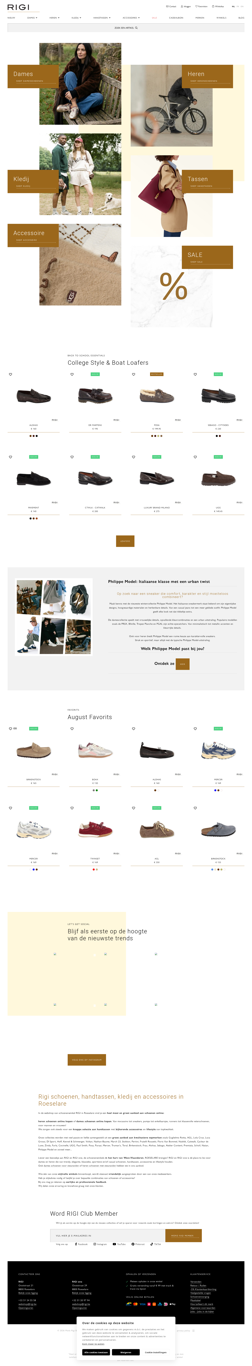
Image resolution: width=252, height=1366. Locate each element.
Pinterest (140, 1243)
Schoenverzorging (199, 1296)
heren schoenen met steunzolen (99, 1165)
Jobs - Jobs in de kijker (202, 1311)
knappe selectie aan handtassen (91, 1129)
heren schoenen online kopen (55, 1121)
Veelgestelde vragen (200, 1292)
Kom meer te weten (93, 1343)
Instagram (102, 1243)
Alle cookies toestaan (96, 1352)
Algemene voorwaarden (202, 1307)
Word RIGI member (182, 1235)
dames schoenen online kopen (94, 1121)
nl (233, 6)
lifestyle (151, 1129)
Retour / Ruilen (198, 1285)
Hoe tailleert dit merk (201, 1304)
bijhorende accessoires (128, 1129)
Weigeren (125, 1352)
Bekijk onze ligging (28, 1292)
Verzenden (196, 1281)
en (242, 6)
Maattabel (195, 1300)
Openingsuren (26, 1307)
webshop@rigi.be (27, 1304)
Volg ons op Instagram (87, 1059)
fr (238, 6)
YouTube (121, 1243)
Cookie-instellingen (156, 1352)
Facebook (83, 1243)
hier (182, 664)
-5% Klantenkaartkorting (203, 1289)
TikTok (157, 1243)
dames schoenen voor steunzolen (61, 1165)
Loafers (125, 541)
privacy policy (183, 1330)
